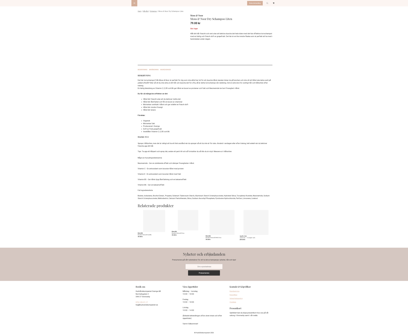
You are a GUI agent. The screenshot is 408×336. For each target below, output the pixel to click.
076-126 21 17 (142, 302)
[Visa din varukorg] (274, 3)
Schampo (153, 11)
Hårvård (145, 11)
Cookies (233, 302)
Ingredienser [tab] (165, 69)
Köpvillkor (233, 295)
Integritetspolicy (236, 298)
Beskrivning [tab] (142, 69)
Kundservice (234, 291)
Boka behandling (255, 3)
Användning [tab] (154, 69)
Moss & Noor (196, 15)
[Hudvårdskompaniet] (145, 3)
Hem (139, 11)
